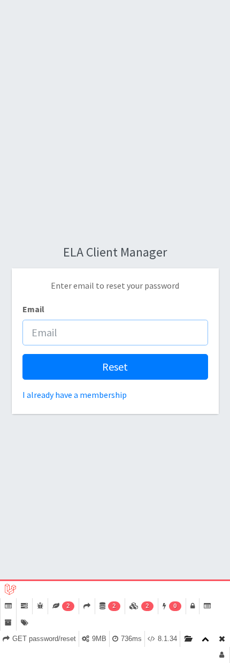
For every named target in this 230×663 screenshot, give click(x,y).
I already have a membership (74, 394)
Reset (115, 366)
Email (33, 309)
